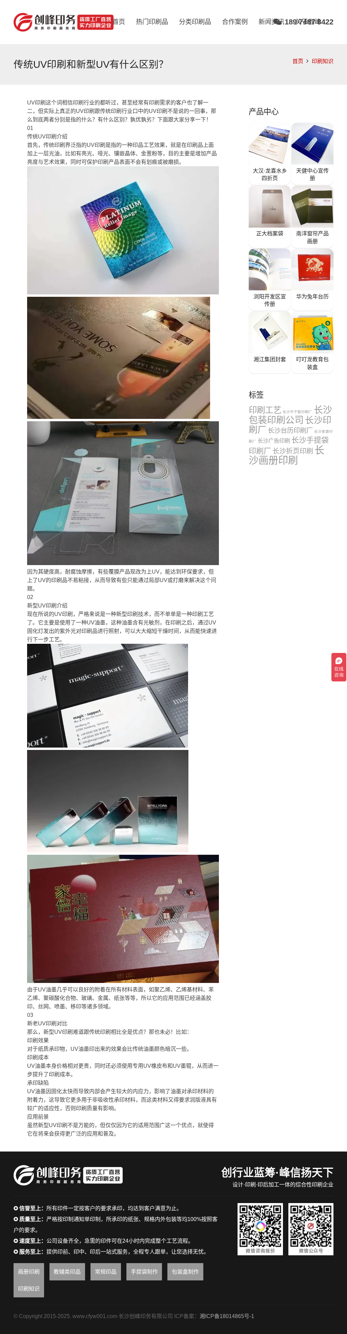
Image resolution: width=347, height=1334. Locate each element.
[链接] (64, 22)
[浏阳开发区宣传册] (270, 280)
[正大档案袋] (270, 217)
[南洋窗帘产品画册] (312, 217)
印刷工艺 (265, 410)
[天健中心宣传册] (312, 154)
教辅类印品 (67, 1272)
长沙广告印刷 (274, 441)
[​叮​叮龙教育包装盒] (312, 342)
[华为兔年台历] (312, 280)
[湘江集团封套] (270, 342)
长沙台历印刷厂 (290, 430)
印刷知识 (322, 61)
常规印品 (106, 1272)
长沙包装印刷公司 (290, 415)
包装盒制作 (185, 1272)
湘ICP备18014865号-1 (227, 1316)
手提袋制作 (144, 1272)
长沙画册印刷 (286, 455)
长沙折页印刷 (292, 451)
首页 (297, 61)
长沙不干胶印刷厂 (297, 412)
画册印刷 (29, 1272)
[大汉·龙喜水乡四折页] (270, 154)
